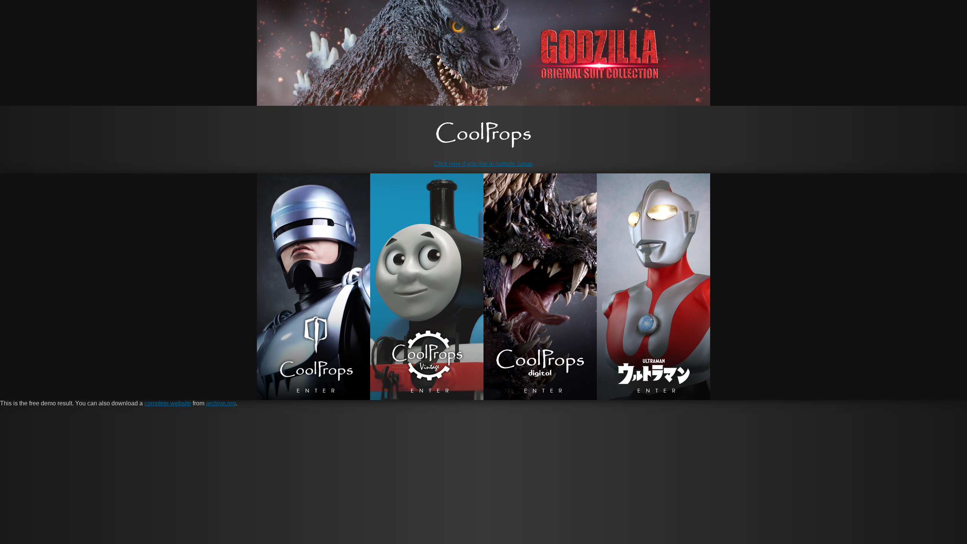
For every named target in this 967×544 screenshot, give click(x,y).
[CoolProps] (483, 135)
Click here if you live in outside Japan (483, 164)
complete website (167, 403)
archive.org (221, 403)
